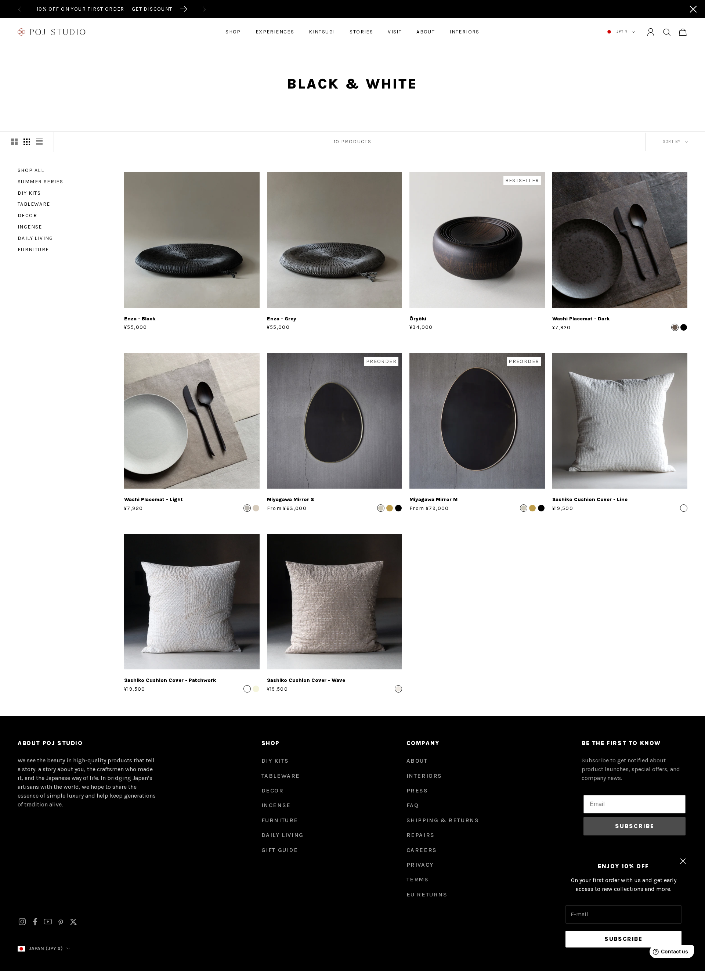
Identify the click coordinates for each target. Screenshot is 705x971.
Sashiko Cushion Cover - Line (590, 499)
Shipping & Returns (442, 820)
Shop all (31, 170)
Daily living (35, 238)
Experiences (275, 32)
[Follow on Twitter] (73, 921)
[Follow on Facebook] (35, 921)
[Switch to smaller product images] (27, 142)
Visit (395, 32)
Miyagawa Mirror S (290, 499)
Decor (27, 215)
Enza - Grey (281, 319)
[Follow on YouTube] (48, 921)
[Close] (693, 9)
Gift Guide (279, 849)
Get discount (152, 9)
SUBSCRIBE (634, 826)
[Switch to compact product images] (39, 142)
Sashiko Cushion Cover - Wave (306, 680)
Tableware (34, 204)
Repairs (420, 834)
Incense (30, 227)
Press (417, 790)
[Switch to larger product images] (14, 142)
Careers (421, 849)
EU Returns (427, 894)
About (425, 32)
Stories (361, 32)
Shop (233, 32)
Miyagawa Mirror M (433, 499)
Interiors (464, 32)
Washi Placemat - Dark (581, 319)
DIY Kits (29, 193)
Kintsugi (322, 32)
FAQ (412, 805)
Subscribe (623, 938)
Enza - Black (139, 319)
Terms (417, 879)
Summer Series (40, 182)
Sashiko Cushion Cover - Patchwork (170, 680)
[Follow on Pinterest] (60, 921)
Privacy (420, 864)
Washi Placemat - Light (153, 499)
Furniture (33, 250)
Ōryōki (417, 319)
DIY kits (275, 760)
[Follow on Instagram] (22, 921)
